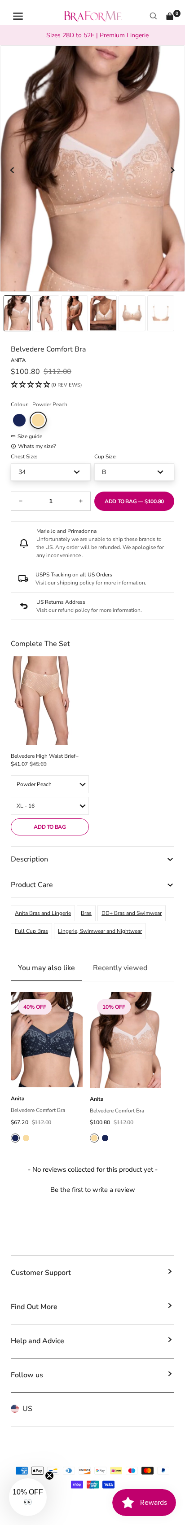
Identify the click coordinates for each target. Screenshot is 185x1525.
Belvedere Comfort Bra (38, 1110)
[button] (46, 385)
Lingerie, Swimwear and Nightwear (100, 931)
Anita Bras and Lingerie (43, 913)
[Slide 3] (103, 313)
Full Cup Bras (31, 931)
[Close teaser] (49, 1475)
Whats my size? (37, 446)
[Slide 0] (17, 313)
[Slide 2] (74, 313)
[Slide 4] (132, 313)
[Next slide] (172, 170)
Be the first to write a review (92, 1189)
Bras (86, 913)
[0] (169, 16)
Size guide (30, 436)
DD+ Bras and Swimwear (131, 913)
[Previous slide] (13, 170)
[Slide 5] (160, 313)
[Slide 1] (45, 313)
